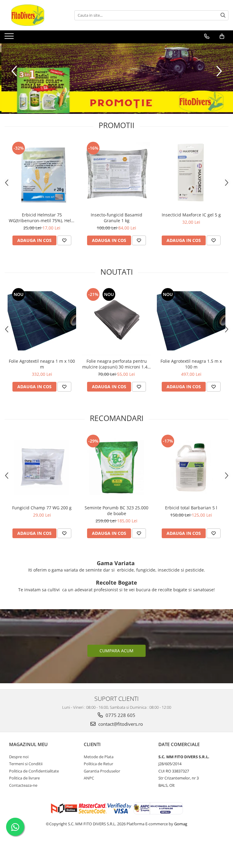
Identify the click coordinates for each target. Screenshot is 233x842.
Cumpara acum (116, 651)
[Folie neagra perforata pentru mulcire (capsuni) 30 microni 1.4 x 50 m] (116, 321)
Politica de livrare (24, 778)
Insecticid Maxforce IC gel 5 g (191, 215)
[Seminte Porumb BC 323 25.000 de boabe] (116, 467)
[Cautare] (223, 15)
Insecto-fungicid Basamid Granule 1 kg (116, 217)
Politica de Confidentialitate (34, 771)
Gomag (180, 824)
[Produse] (10, 37)
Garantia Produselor (102, 771)
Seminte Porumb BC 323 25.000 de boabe (116, 510)
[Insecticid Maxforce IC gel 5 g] (191, 174)
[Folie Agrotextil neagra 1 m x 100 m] (42, 321)
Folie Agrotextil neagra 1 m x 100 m (42, 364)
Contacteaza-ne (23, 785)
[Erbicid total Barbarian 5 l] (191, 467)
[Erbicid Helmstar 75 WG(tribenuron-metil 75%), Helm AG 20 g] (42, 174)
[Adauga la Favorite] (64, 240)
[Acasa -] (35, 15)
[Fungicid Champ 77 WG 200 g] (42, 467)
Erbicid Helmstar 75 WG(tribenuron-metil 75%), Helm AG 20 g (42, 217)
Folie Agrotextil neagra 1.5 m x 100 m (191, 364)
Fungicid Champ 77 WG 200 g (42, 508)
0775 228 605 (119, 715)
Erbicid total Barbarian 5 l (191, 508)
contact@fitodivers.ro (120, 724)
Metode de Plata (98, 756)
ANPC (89, 778)
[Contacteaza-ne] (207, 36)
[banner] (116, 78)
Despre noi (19, 756)
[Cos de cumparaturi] (221, 36)
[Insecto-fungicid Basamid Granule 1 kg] (116, 174)
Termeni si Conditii (25, 763)
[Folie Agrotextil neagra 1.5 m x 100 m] (191, 321)
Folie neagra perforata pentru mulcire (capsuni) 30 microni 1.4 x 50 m (116, 364)
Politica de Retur (98, 763)
